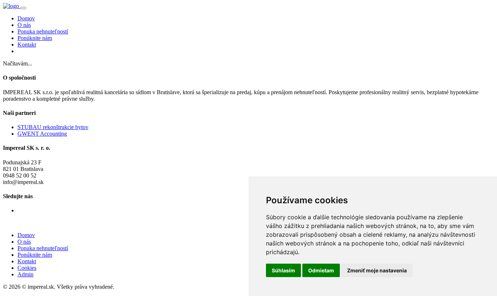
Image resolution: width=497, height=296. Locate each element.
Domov (26, 18)
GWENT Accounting (42, 134)
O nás (24, 25)
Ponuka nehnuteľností (42, 31)
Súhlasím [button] (283, 270)
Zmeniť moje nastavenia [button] (377, 270)
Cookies (26, 268)
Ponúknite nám (34, 38)
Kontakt (26, 44)
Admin (25, 274)
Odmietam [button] (321, 270)
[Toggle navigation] (23, 8)
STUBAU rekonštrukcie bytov (52, 127)
